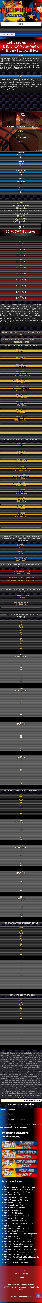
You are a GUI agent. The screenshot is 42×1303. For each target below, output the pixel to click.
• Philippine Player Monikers (13, 1260)
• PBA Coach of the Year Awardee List (17, 1223)
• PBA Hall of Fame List (11, 1202)
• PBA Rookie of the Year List (14, 1208)
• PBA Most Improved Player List (15, 1215)
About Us (21, 1271)
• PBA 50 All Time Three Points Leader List (19, 1249)
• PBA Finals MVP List (11, 1195)
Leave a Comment (7, 1109)
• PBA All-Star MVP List (11, 1210)
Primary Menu (7, 35)
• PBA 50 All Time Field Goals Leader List (19, 1252)
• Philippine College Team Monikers (16, 1262)
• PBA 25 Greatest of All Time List (16, 1200)
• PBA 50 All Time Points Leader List (17, 1236)
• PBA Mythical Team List (12, 1218)
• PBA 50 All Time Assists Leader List (17, 1244)
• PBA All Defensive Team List (14, 1221)
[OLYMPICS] (22, 1145)
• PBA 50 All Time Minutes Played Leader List (20, 1257)
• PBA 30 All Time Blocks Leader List (17, 1241)
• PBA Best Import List (11, 1226)
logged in (14, 1119)
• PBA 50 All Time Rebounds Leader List (18, 1239)
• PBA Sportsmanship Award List (15, 1228)
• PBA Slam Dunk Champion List (15, 1231)
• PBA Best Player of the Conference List (19, 1192)
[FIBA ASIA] (22, 1172)
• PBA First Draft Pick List (12, 1213)
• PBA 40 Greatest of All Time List (16, 1197)
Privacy (21, 1277)
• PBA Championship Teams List (15, 1205)
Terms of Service (21, 1274)
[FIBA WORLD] (22, 1154)
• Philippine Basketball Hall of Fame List (18, 1187)
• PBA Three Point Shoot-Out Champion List (20, 1234)
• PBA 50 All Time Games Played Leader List (20, 1254)
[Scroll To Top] (38, 1293)
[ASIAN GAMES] (22, 1163)
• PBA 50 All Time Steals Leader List (17, 1247)
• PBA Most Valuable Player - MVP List (18, 1189)
